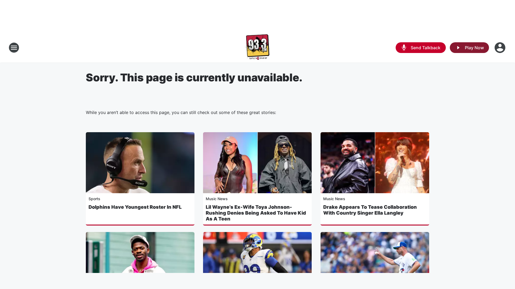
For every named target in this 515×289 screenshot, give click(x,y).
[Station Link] (257, 48)
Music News (217, 198)
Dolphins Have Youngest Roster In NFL (135, 207)
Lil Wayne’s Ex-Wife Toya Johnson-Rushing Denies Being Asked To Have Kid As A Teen (256, 213)
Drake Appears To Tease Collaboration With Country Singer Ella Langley (370, 210)
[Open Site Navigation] (14, 47)
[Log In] (500, 47)
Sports (94, 198)
